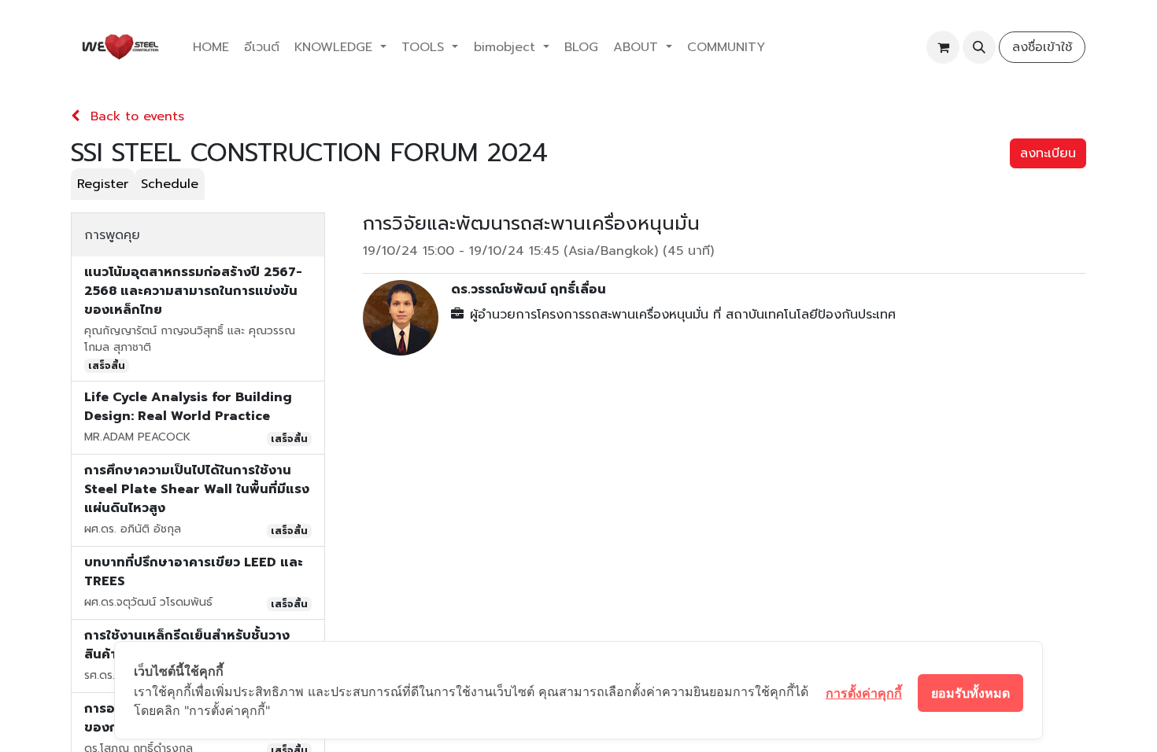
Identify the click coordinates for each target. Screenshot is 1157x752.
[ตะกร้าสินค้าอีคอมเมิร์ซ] (942, 47)
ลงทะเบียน (1048, 153)
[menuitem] (210, 47)
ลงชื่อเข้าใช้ (1042, 47)
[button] (979, 47)
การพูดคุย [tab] (112, 235)
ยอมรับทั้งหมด (970, 693)
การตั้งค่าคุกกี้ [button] (864, 693)
